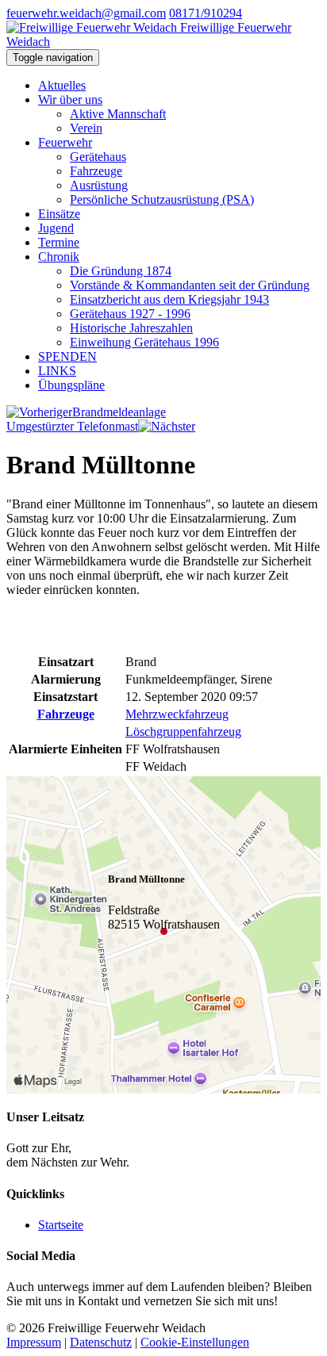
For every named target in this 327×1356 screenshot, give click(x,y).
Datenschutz (101, 1342)
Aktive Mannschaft (118, 114)
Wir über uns (70, 99)
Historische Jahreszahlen (131, 328)
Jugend (56, 228)
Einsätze (59, 213)
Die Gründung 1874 (120, 271)
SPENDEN (67, 356)
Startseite (60, 1225)
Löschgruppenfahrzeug (183, 731)
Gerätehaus (98, 156)
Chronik (58, 256)
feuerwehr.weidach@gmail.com (86, 13)
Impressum (33, 1342)
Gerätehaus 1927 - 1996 (130, 313)
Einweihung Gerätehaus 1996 (144, 342)
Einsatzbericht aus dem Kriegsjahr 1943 (169, 299)
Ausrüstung (99, 185)
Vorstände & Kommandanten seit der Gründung (190, 285)
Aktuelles (62, 85)
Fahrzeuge (96, 171)
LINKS (57, 370)
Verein (86, 128)
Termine (58, 242)
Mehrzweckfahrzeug (177, 714)
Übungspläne (71, 385)
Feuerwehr (65, 142)
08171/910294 (205, 13)
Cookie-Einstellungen (194, 1342)
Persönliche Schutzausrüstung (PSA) (162, 199)
